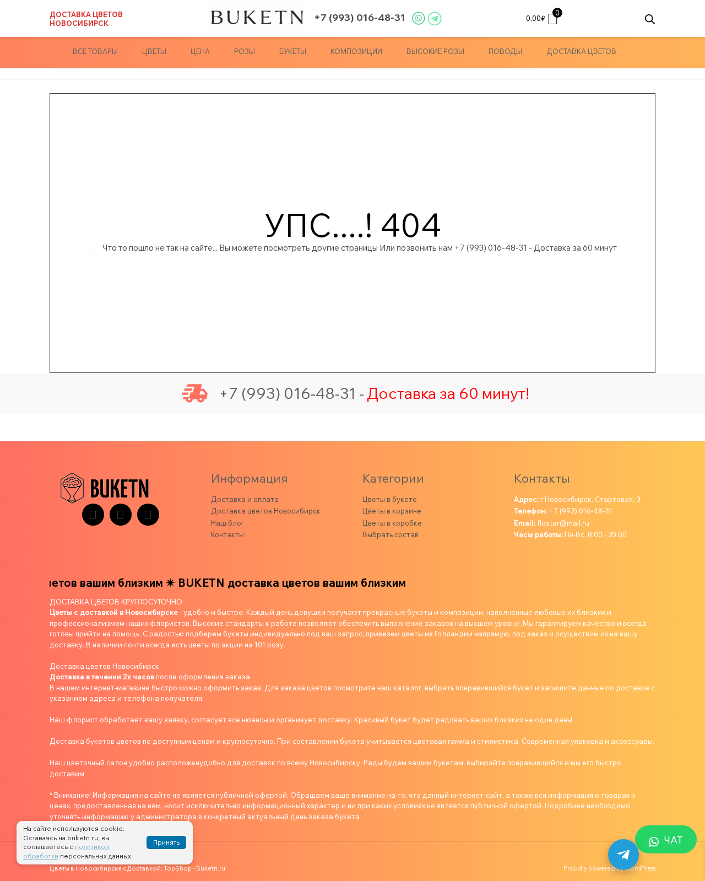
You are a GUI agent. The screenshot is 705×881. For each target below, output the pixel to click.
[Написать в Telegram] (623, 854)
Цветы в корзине (391, 510)
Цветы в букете (389, 499)
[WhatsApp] (148, 515)
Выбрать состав (390, 534)
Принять (166, 842)
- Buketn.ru (209, 868)
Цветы (154, 51)
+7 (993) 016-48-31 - (291, 393)
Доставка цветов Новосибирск (86, 19)
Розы (244, 51)
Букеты (292, 51)
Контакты (227, 534)
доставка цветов (581, 51)
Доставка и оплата (245, 499)
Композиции (356, 51)
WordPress (640, 868)
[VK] (121, 515)
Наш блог (227, 522)
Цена (200, 51)
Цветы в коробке (392, 522)
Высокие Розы (435, 51)
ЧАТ (673, 840)
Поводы (505, 51)
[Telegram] (93, 515)
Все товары (95, 51)
